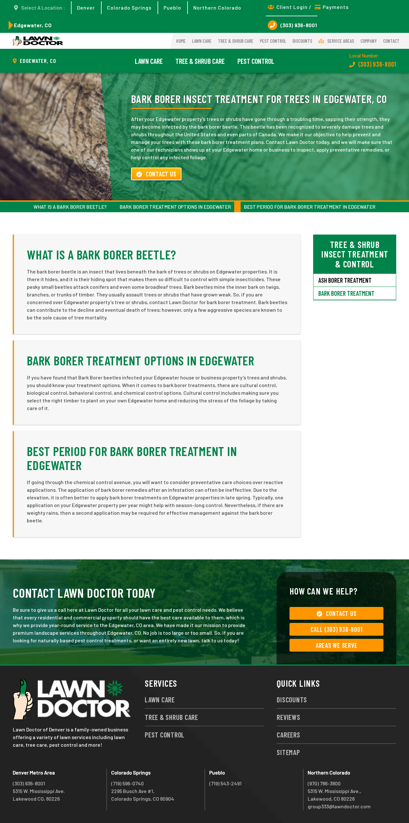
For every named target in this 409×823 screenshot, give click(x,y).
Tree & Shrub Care (235, 41)
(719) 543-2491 (225, 783)
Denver (86, 7)
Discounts (302, 41)
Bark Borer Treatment (346, 293)
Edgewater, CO (33, 25)
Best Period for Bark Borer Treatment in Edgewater (309, 207)
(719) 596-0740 (127, 783)
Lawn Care (202, 41)
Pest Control (273, 41)
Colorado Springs (129, 7)
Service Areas (340, 41)
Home (181, 41)
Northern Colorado (217, 7)
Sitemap (288, 752)
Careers (288, 734)
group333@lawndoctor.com (339, 806)
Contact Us (161, 174)
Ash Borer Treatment (345, 280)
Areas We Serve (337, 645)
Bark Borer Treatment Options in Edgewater (175, 207)
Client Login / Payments (312, 7)
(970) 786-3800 (324, 783)
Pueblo (172, 7)
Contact (391, 41)
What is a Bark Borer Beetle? (70, 207)
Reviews (288, 717)
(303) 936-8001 (299, 25)
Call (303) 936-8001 (336, 629)
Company (368, 41)
